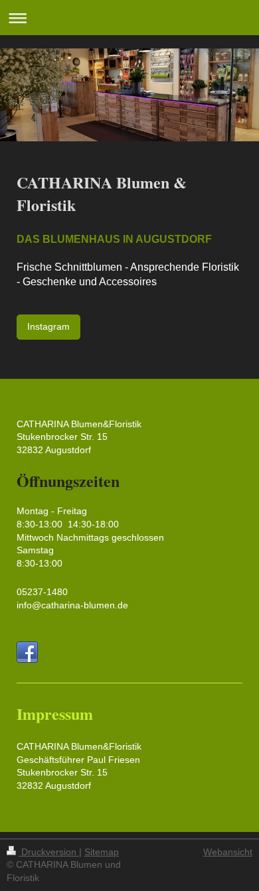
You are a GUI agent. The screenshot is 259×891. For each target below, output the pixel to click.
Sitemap (101, 852)
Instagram (48, 326)
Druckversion (49, 852)
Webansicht (227, 852)
